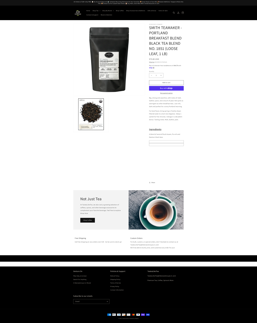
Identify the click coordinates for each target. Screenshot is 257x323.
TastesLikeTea (125, 318)
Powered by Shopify (134, 318)
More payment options (166, 93)
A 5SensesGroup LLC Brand (82, 283)
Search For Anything (79, 279)
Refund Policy (114, 276)
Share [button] (153, 182)
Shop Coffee (87, 220)
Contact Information (117, 290)
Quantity (151, 71)
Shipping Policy (115, 279)
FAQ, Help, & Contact (80, 276)
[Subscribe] (107, 301)
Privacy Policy (114, 286)
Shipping (151, 62)
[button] (96, 11)
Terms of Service (115, 283)
